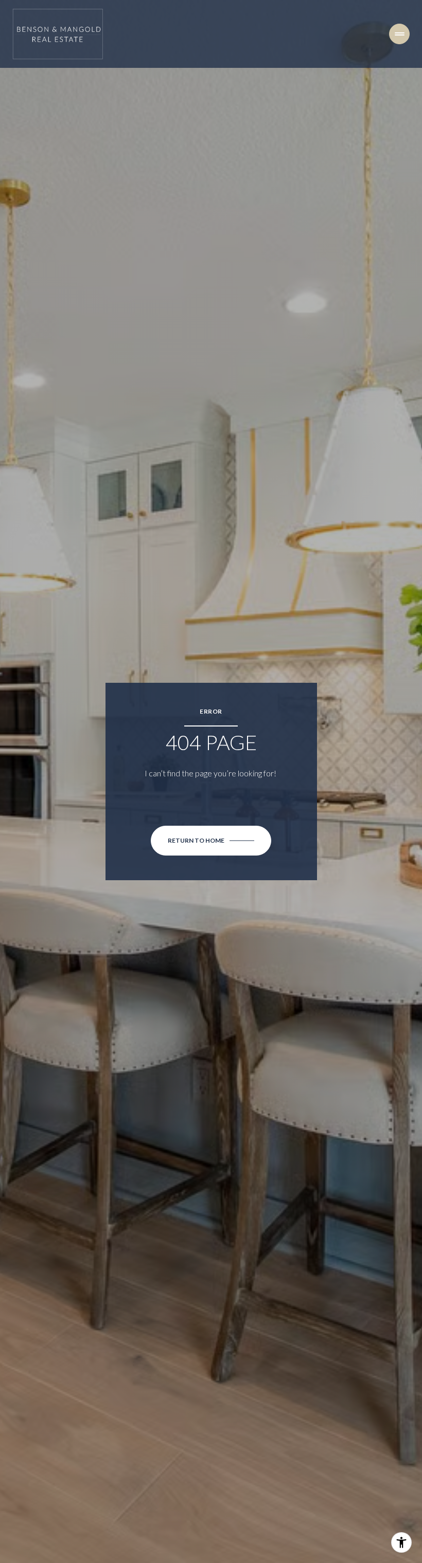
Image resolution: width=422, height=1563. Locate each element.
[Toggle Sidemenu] (399, 34)
